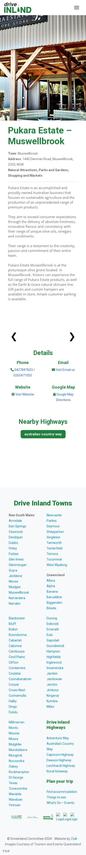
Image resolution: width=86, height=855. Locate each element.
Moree (13, 581)
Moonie (14, 733)
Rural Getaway (57, 771)
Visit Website (24, 394)
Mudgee (15, 587)
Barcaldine (54, 597)
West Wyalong (57, 565)
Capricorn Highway (60, 755)
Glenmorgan (18, 565)
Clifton (13, 662)
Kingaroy (53, 695)
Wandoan (15, 799)
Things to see (56, 797)
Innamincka (55, 668)
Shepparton (55, 532)
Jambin (52, 673)
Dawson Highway (59, 760)
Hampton (53, 651)
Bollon (13, 629)
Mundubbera (18, 750)
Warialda (15, 794)
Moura (13, 739)
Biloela (51, 608)
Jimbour (53, 690)
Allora (51, 580)
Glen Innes (16, 559)
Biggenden (54, 602)
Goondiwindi (55, 646)
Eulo (50, 635)
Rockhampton (19, 772)
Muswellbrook (19, 592)
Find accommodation (62, 792)
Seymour (53, 526)
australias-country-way (43, 434)
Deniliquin (16, 537)
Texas (13, 783)
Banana (52, 591)
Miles (50, 706)
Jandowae (54, 679)
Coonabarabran (20, 679)
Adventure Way (58, 738)
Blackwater (17, 618)
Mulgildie (15, 744)
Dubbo (13, 543)
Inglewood (54, 662)
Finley (13, 548)
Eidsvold (52, 624)
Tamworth (54, 543)
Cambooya (17, 651)
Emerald (53, 629)
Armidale (15, 521)
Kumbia (52, 701)
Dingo (13, 706)
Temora (52, 554)
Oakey (13, 766)
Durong (52, 618)
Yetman (14, 805)
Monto (13, 728)
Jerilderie (15, 576)
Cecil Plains (17, 657)
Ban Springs (17, 526)
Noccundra (16, 761)
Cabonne (15, 646)
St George (16, 777)
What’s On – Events (60, 803)
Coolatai (15, 673)
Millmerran (16, 722)
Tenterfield (54, 548)
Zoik (74, 839)
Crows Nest (17, 690)
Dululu (13, 712)
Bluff (12, 624)
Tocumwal (54, 559)
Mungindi (15, 755)
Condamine (17, 668)
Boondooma (18, 635)
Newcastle (54, 515)
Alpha (51, 586)
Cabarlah (15, 640)
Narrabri (14, 603)
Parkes (52, 521)
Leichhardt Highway (61, 766)
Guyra (13, 570)
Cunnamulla (17, 695)
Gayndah (53, 640)
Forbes (14, 554)
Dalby (13, 701)
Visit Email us (65, 370)
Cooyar (14, 684)
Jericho (52, 684)
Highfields (54, 657)
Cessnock (16, 532)
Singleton (53, 537)
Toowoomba (18, 788)
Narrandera (17, 598)
